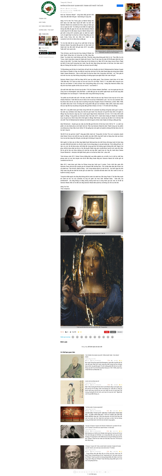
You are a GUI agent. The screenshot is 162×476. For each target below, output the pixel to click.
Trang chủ (63, 2)
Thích (106, 332)
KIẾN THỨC (78, 10)
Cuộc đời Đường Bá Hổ (92, 381)
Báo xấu (120, 332)
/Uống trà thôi (45, 48)
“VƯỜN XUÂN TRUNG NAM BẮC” (94, 407)
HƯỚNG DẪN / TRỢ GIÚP (46, 30)
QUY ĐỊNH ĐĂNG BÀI (45, 26)
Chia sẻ (70, 2)
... (102, 472)
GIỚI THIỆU (42, 22)
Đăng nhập (85, 347)
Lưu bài (113, 332)
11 (99, 472)
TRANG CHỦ (42, 18)
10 (96, 472)
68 (105, 472)
